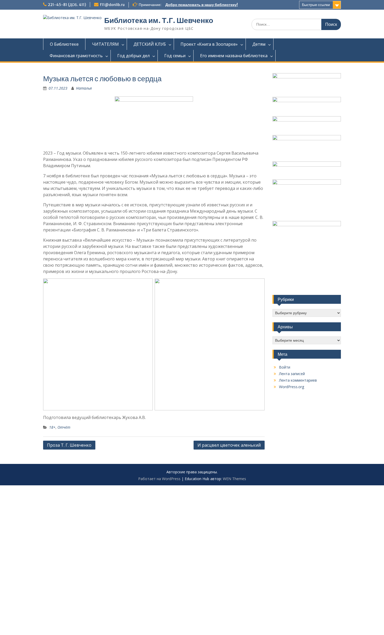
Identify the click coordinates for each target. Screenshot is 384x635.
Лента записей (292, 373)
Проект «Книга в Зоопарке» (209, 44)
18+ (52, 427)
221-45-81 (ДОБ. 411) (67, 4)
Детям (258, 44)
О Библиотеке (64, 44)
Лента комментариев (298, 380)
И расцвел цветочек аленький (229, 445)
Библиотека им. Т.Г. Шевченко (158, 20)
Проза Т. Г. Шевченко (69, 445)
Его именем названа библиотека (233, 56)
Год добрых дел (133, 56)
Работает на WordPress (159, 478)
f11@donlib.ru (112, 4)
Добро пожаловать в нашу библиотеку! (201, 4)
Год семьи (174, 56)
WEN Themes (234, 478)
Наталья (84, 88)
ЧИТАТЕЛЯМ (105, 44)
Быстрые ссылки (316, 4)
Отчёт (63, 427)
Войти (284, 367)
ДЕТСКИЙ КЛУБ (149, 44)
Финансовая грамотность (76, 56)
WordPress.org (291, 386)
